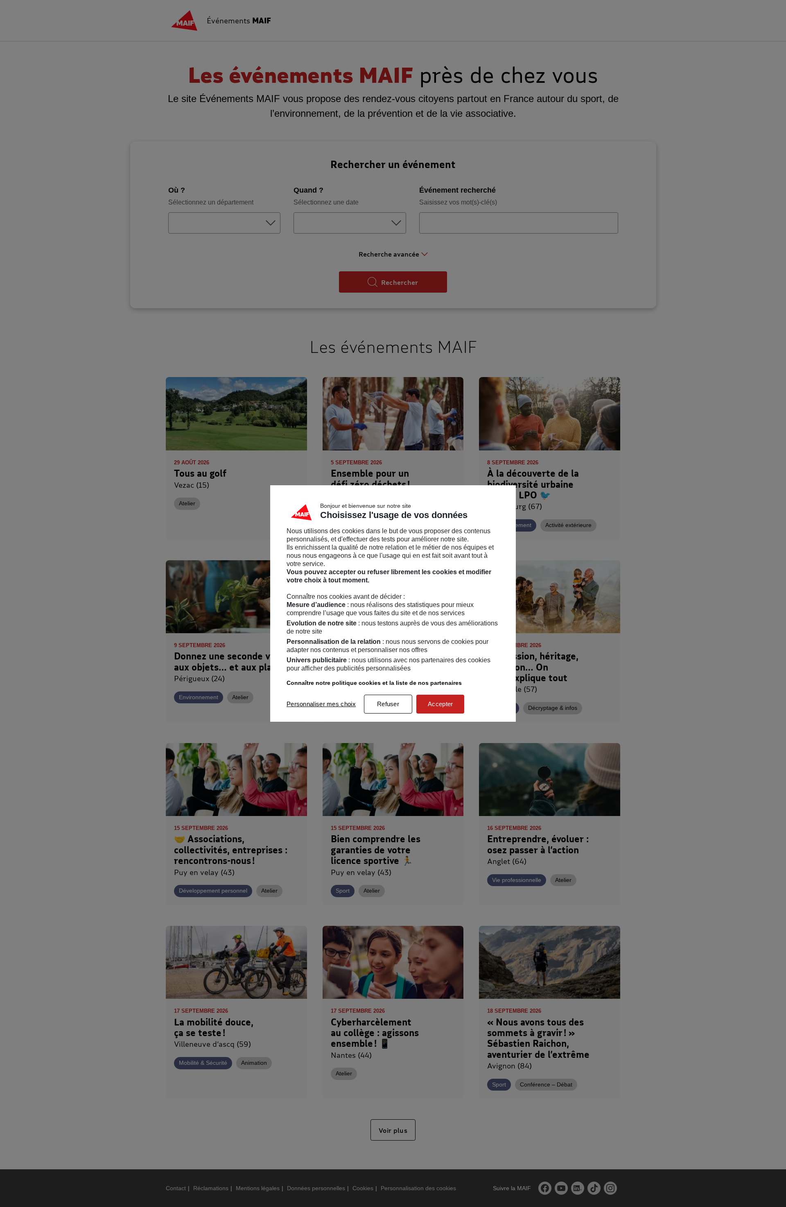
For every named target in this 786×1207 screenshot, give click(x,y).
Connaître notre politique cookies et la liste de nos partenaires (374, 683)
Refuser (388, 703)
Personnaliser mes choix (321, 703)
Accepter (440, 703)
